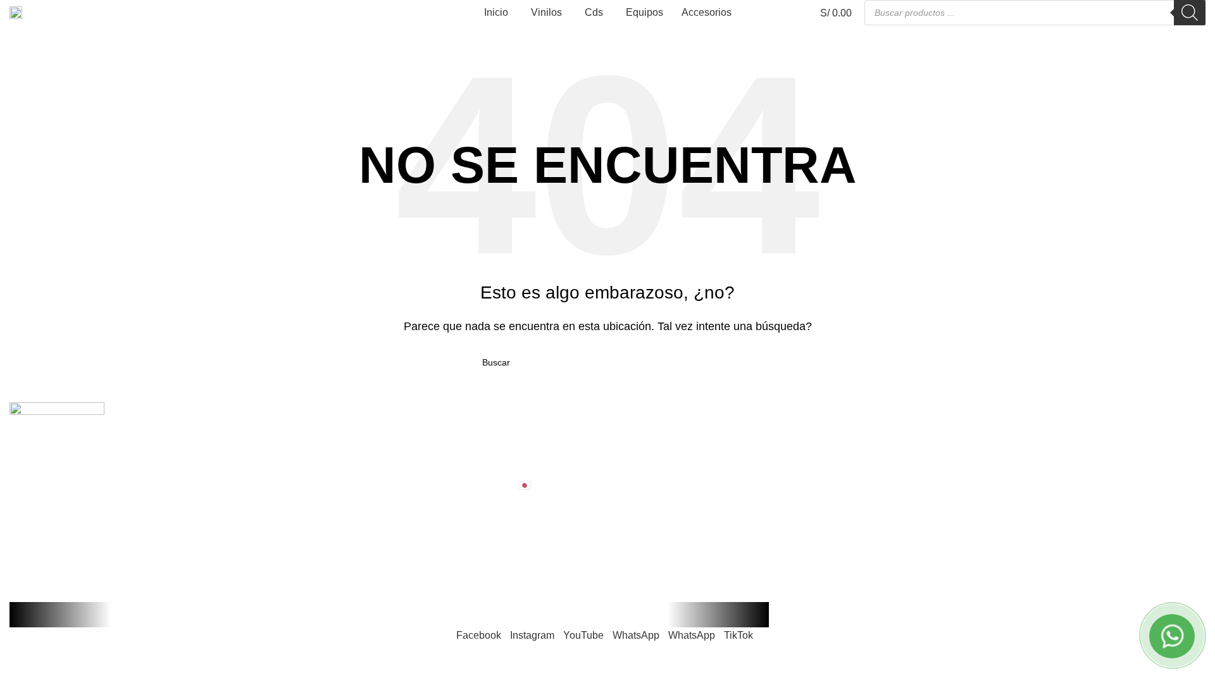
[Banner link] (607, 341)
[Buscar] (1190, 12)
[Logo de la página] (15, 11)
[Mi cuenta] (756, 12)
